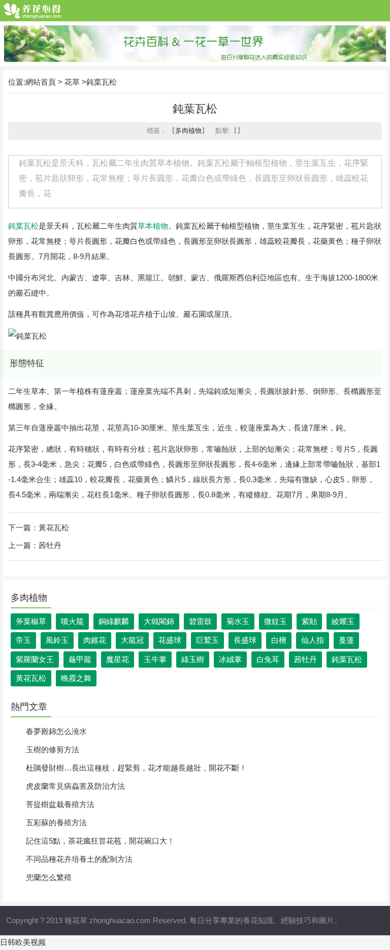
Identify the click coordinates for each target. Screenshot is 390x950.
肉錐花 (94, 640)
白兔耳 (267, 659)
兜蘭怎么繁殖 (49, 877)
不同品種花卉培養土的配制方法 (79, 859)
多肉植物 (188, 130)
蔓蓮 (346, 640)
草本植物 (153, 226)
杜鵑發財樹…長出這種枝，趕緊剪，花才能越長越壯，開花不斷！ (136, 767)
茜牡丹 (50, 545)
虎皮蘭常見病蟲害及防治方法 (75, 786)
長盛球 (245, 640)
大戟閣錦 (159, 621)
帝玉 (23, 640)
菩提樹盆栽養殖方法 (60, 804)
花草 (72, 82)
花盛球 (169, 640)
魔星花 (117, 659)
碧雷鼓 (200, 621)
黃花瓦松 (54, 527)
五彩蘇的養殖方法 (56, 822)
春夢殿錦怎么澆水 (56, 731)
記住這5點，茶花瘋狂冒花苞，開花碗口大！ (100, 840)
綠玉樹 (192, 659)
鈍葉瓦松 (23, 226)
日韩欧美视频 (23, 942)
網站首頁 (40, 82)
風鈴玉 (57, 640)
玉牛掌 (155, 659)
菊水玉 (237, 621)
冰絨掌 (230, 659)
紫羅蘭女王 (35, 659)
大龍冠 (132, 640)
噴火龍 (72, 621)
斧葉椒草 (31, 621)
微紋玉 (275, 621)
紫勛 (309, 621)
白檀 (278, 640)
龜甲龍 (80, 659)
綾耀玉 (343, 621)
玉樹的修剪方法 (52, 749)
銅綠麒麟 (114, 621)
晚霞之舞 (76, 678)
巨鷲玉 (207, 640)
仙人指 (312, 640)
